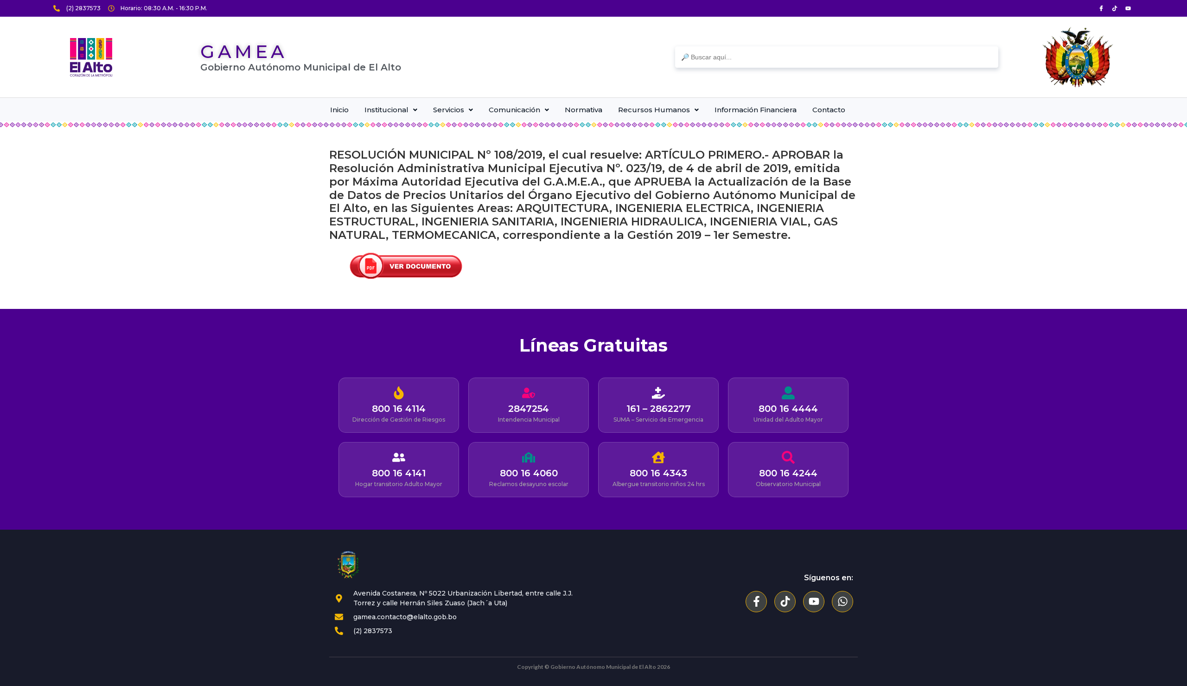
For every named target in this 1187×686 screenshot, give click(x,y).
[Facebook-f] (756, 601)
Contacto (828, 109)
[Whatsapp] (842, 601)
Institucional (386, 109)
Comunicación (514, 109)
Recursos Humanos (654, 109)
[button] (391, 109)
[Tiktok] (1114, 8)
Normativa (583, 109)
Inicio (339, 109)
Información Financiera (756, 109)
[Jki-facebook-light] (1101, 8)
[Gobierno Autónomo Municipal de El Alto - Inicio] (91, 57)
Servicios (448, 109)
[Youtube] (1128, 8)
